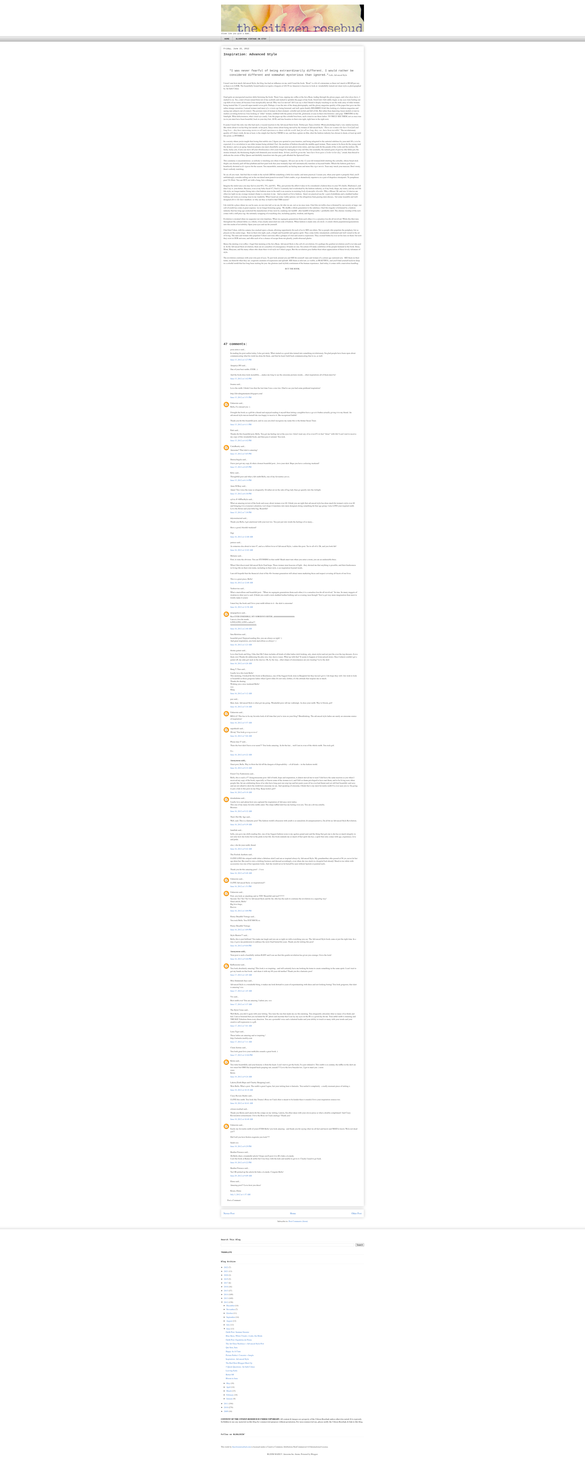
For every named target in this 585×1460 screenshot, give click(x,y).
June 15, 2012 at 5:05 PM (241, 453)
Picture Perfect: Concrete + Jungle (240, 1355)
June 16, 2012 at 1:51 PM (241, 886)
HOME (226, 39)
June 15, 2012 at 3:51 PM (241, 397)
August (229, 1321)
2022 (226, 1267)
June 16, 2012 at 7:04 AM (241, 735)
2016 (226, 1286)
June (228, 1328)
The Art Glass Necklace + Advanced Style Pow (245, 1343)
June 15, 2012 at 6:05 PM (241, 467)
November (230, 1309)
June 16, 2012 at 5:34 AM (241, 706)
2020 (226, 1275)
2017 (226, 1282)
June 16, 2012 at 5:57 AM (241, 722)
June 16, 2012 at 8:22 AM (241, 754)
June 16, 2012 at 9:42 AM (241, 848)
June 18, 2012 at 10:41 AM (241, 1103)
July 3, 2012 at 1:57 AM (240, 1194)
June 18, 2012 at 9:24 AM (241, 1076)
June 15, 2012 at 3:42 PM (241, 378)
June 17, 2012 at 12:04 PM (241, 1055)
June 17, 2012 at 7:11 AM (241, 1041)
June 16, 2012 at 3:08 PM (241, 910)
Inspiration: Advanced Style (237, 1359)
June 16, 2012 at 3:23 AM (241, 644)
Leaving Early (232, 1370)
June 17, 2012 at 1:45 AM (241, 990)
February (230, 1394)
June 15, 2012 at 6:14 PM (241, 480)
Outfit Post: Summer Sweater (237, 1332)
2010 (226, 1407)
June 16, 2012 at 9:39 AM (241, 824)
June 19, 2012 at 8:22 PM (241, 1162)
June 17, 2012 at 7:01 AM (241, 1025)
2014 (226, 1294)
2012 (226, 1302)
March (229, 1390)
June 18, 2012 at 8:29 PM (241, 1146)
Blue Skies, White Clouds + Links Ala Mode (244, 1335)
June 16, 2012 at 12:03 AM (241, 550)
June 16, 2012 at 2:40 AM (241, 628)
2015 (226, 1290)
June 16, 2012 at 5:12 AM (241, 693)
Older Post (356, 1213)
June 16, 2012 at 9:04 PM (241, 945)
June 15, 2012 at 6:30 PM (241, 493)
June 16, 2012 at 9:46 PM (241, 958)
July (228, 1324)
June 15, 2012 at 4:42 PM (241, 440)
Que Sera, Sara (232, 1347)
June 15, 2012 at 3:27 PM (241, 359)
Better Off (230, 1374)
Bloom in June (232, 1378)
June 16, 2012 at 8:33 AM (241, 767)
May (228, 1383)
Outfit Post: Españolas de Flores (239, 1339)
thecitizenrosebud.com (241, 1446)
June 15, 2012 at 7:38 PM (241, 512)
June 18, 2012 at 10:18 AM (241, 1089)
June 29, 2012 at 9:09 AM (241, 1175)
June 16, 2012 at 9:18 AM (241, 792)
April (228, 1387)
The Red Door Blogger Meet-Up (239, 1363)
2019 (226, 1279)
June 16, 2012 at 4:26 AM (241, 663)
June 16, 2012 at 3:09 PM (241, 929)
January (229, 1398)
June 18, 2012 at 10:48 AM (241, 1119)
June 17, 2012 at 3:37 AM (241, 1004)
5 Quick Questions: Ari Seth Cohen (240, 1366)
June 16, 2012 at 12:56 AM (241, 607)
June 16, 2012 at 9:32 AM (241, 811)
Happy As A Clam (233, 1351)
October (229, 1313)
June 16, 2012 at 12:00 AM (241, 536)
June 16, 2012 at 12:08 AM (241, 582)
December (230, 1305)
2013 (226, 1298)
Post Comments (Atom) (298, 1221)
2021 (226, 1271)
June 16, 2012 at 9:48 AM (241, 873)
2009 (226, 1411)
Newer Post (228, 1213)
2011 (226, 1403)
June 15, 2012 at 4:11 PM (241, 424)
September (230, 1317)
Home (293, 1213)
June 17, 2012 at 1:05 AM (241, 974)
